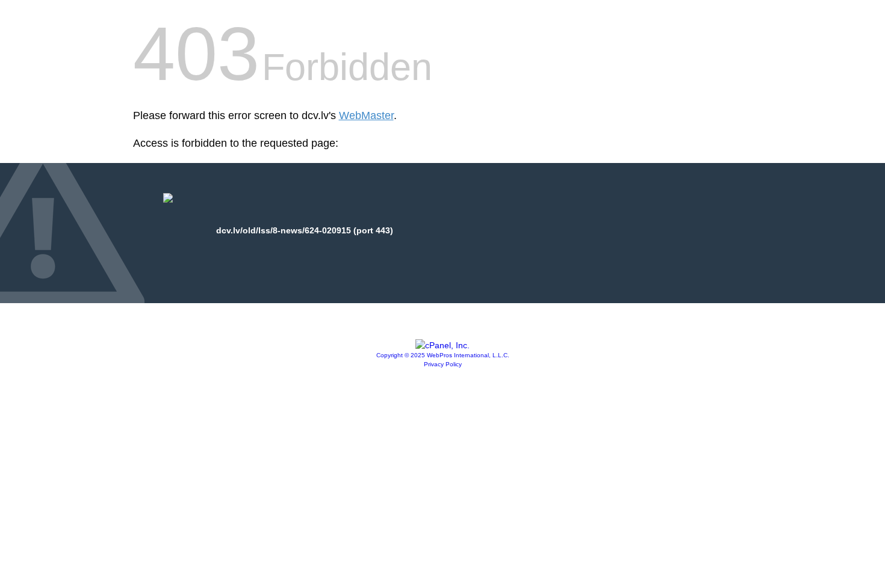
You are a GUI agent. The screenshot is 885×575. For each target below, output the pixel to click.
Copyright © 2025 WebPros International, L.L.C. (442, 355)
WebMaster (366, 115)
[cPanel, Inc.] (442, 345)
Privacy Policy (443, 364)
